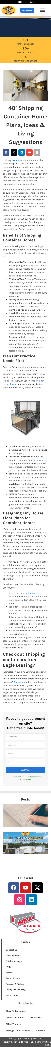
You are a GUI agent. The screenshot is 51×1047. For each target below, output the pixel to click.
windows (38, 460)
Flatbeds (40, 1030)
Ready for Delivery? (16, 989)
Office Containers (15, 1017)
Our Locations (13, 955)
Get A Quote (12, 995)
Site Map (24, 1041)
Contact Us (11, 949)
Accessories (36, 1017)
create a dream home (25, 160)
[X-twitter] (37, 887)
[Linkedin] (31, 899)
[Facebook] (13, 887)
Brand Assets (13, 978)
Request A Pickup (15, 984)
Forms (9, 972)
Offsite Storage (14, 961)
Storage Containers (16, 1011)
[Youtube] (25, 887)
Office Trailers (13, 1024)
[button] (42, 10)
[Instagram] (19, 899)
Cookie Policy (37, 1041)
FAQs (8, 967)
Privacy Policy (10, 1041)
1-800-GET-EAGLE (25, 2)
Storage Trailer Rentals (18, 1030)
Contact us (19, 682)
